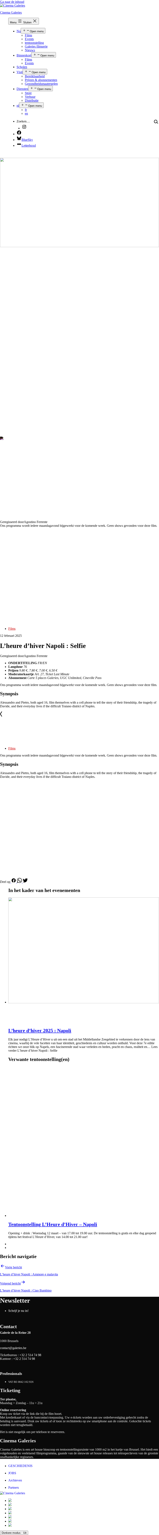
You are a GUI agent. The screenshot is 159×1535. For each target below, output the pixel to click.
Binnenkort (24, 55)
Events (29, 39)
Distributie (32, 100)
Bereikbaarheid (35, 76)
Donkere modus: (12, 1532)
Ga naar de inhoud (12, 2)
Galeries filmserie (36, 46)
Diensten (22, 89)
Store (28, 93)
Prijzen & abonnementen (41, 80)
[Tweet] (25, 882)
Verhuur (30, 96)
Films (28, 35)
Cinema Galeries (11, 12)
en (26, 113)
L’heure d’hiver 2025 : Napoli (39, 1030)
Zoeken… (23, 121)
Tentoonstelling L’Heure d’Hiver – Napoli (52, 1224)
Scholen (22, 67)
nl (18, 105)
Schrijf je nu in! (18, 1310)
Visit (20, 72)
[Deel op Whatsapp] (20, 882)
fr (26, 109)
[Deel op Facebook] (13, 882)
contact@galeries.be (13, 1348)
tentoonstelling (34, 42)
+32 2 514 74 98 (30, 1355)
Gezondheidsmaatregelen (41, 83)
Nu (19, 31)
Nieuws (30, 50)
